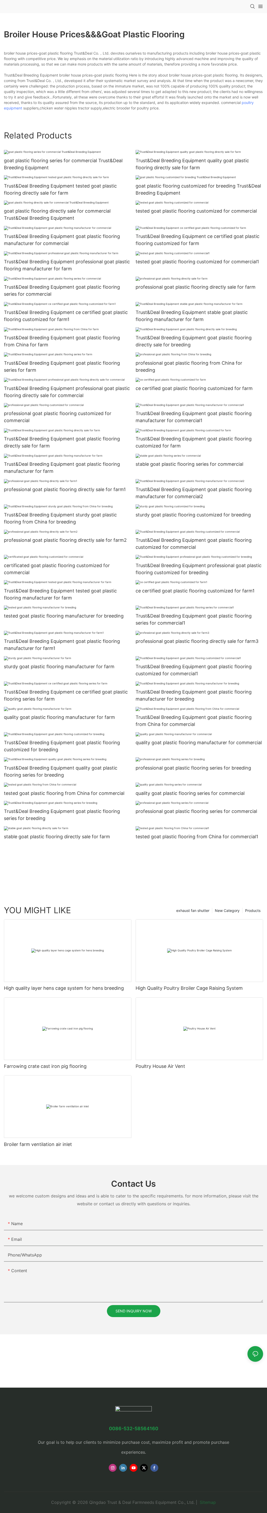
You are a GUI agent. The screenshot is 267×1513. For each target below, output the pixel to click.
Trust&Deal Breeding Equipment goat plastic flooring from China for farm (62, 341)
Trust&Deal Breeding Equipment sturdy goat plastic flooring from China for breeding (60, 518)
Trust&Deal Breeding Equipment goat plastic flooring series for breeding (62, 814)
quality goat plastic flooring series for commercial (190, 793)
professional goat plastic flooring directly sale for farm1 (65, 489)
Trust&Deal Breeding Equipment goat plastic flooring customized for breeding (62, 746)
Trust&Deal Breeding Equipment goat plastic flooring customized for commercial (194, 543)
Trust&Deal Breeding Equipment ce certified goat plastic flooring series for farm (66, 695)
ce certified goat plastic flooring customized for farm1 (195, 590)
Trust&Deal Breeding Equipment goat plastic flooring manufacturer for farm (62, 467)
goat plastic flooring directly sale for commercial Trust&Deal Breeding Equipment (57, 214)
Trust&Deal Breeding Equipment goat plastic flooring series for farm (62, 366)
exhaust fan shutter (192, 910)
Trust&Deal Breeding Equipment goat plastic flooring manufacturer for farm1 (62, 644)
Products (252, 910)
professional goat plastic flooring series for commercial (196, 811)
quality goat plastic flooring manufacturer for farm (59, 717)
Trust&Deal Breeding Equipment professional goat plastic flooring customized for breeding (199, 569)
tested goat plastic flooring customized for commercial (196, 211)
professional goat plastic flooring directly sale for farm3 (197, 641)
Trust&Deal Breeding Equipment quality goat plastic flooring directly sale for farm (192, 164)
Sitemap (207, 1502)
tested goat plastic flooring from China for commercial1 (197, 836)
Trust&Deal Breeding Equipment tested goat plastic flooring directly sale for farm (60, 189)
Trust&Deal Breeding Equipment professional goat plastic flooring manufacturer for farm (67, 265)
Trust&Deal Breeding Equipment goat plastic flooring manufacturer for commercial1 (194, 417)
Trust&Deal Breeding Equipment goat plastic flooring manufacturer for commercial (62, 240)
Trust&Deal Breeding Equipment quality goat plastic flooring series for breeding (60, 771)
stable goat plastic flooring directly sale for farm (57, 836)
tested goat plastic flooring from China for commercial (64, 793)
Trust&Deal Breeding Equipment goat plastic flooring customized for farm (194, 442)
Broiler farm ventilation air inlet (38, 1144)
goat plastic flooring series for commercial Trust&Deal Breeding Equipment (63, 164)
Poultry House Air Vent (160, 1066)
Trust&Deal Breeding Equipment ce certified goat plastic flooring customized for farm (197, 240)
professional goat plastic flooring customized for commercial (57, 417)
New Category (227, 910)
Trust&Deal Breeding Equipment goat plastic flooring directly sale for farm (62, 442)
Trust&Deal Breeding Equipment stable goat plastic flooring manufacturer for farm (192, 316)
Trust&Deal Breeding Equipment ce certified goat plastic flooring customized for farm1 (66, 316)
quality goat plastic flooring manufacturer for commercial (199, 742)
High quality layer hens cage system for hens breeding (64, 988)
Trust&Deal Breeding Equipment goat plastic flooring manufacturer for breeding (194, 695)
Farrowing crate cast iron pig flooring (45, 1066)
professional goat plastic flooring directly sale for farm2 (65, 540)
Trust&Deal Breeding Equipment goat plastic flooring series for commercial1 (194, 619)
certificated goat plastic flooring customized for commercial (57, 569)
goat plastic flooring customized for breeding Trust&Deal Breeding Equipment (198, 189)
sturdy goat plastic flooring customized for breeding (193, 514)
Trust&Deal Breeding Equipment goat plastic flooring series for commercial (62, 290)
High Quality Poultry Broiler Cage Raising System (189, 988)
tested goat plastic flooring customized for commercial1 (197, 261)
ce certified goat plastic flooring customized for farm (194, 388)
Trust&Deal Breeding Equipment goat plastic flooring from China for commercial (194, 720)
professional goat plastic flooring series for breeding (193, 768)
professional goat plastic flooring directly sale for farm (196, 287)
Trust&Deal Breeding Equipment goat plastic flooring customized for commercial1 (194, 670)
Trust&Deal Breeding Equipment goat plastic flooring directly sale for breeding (194, 341)
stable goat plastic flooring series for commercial (189, 464)
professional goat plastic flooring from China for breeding (189, 366)
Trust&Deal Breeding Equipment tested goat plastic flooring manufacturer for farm (60, 594)
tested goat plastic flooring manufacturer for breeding (64, 616)
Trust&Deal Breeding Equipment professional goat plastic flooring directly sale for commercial (67, 392)
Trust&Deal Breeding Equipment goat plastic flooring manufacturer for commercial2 (194, 493)
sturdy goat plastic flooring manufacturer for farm (59, 666)
